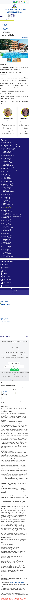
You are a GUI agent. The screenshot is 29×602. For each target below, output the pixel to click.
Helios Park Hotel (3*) (8, 204)
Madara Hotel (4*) (7, 177)
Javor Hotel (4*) (6, 171)
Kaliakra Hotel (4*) (7, 172)
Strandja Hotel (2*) (7, 249)
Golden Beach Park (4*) (8, 167)
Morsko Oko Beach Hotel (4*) (9, 180)
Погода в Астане (4, 318)
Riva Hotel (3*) (6, 217)
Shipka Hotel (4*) (7, 187)
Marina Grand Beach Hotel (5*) (10, 148)
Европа (5, 27)
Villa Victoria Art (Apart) (8, 256)
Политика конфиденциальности (14, 366)
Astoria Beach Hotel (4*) (8, 155)
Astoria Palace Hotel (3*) (8, 196)
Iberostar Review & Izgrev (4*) (10, 170)
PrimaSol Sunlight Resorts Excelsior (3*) (12, 214)
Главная (5, 24)
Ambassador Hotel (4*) (8, 152)
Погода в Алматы (4, 301)
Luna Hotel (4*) (6, 175)
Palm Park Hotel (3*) (7, 211)
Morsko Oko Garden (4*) (8, 181)
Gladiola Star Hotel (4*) (8, 165)
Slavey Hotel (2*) (6, 247)
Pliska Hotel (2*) (6, 243)
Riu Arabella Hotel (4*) (8, 185)
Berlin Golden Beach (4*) (8, 159)
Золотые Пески (6, 31)
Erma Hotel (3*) (6, 200)
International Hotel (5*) (8, 145)
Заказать (4, 394)
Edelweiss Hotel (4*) (7, 162)
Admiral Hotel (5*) (7, 142)
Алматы (5, 297)
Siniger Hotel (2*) (7, 246)
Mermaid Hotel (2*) (7, 237)
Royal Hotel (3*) (6, 220)
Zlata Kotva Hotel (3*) (8, 227)
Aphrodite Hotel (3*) (7, 194)
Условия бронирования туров (14, 12)
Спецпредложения (16, 341)
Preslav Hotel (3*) (7, 213)
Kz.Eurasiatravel (14, 6)
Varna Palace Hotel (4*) (8, 191)
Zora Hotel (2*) (6, 255)
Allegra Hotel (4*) (7, 151)
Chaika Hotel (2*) (7, 230)
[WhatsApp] (11, 369)
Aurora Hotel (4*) (7, 158)
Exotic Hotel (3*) (6, 201)
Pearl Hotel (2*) (6, 240)
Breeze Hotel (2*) (7, 229)
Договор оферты (14, 363)
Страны (20, 9)
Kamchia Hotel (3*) (7, 207)
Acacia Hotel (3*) (6, 193)
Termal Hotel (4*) (7, 190)
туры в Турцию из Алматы (13, 357)
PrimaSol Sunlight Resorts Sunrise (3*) (12, 216)
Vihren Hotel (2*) (6, 252)
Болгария (5, 28)
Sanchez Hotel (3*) (7, 221)
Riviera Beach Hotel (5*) (8, 149)
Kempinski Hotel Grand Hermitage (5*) (12, 146)
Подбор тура (18, 11)
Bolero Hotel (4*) (6, 161)
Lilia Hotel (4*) (6, 174)
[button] (14, 60)
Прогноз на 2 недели (5, 304)
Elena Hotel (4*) (6, 164)
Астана (4, 299)
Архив (27, 336)
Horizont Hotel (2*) (7, 233)
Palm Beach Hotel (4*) (8, 184)
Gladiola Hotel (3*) (7, 203)
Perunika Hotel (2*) (7, 242)
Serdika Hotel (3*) (7, 223)
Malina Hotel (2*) (6, 236)
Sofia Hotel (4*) (6, 188)
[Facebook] (17, 369)
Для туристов (13, 9)
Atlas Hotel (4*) (6, 157)
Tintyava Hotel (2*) (7, 250)
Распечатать (25, 37)
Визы (24, 9)
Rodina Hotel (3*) (7, 219)
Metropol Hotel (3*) (7, 210)
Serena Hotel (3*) (7, 224)
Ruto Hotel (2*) (6, 245)
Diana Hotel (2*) (6, 232)
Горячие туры (10, 11)
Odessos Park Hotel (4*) (8, 183)
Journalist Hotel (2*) (7, 235)
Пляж (4, 29)
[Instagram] (14, 369)
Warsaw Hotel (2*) (7, 253)
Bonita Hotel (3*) (6, 197)
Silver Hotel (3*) (6, 226)
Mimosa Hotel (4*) (7, 178)
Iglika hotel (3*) (6, 206)
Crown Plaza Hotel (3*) (8, 198)
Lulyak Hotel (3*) (6, 209)
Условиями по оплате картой (17, 582)
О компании (6, 9)
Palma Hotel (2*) (6, 239)
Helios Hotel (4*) (6, 168)
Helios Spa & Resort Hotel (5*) (10, 144)
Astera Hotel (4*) (6, 154)
